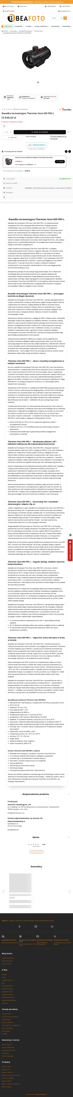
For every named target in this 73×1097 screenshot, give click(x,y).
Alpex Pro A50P (6, 1081)
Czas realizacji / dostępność (11, 1025)
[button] (65, 18)
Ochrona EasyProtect (8, 1050)
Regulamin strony (7, 995)
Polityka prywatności (8, 997)
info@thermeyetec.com (16, 813)
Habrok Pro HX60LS (8, 1078)
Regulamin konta (7, 992)
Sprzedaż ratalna (7, 1028)
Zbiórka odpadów (7, 1056)
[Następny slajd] (69, 151)
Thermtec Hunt (38, 31)
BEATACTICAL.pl (9, 6)
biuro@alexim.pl (13, 830)
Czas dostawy (6, 1019)
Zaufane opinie (7, 980)
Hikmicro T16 (6, 1069)
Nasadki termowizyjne (25, 31)
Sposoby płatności (8, 1022)
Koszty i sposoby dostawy (10, 1017)
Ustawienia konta (7, 961)
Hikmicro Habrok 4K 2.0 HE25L (11, 1075)
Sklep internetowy (36, 1094)
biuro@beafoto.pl (65, 11)
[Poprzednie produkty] (3, 891)
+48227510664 (66, 6)
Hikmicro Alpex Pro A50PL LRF (11, 1084)
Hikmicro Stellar (7, 1087)
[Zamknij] (70, 535)
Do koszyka (20, 906)
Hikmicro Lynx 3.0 (7, 1072)
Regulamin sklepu (7, 989)
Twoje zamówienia (8, 958)
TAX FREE (4, 1034)
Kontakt (4, 974)
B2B (3, 983)
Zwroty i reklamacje (8, 1047)
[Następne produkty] (69, 891)
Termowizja (13, 31)
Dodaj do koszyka (41, 132)
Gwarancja (5, 1053)
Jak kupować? (6, 1014)
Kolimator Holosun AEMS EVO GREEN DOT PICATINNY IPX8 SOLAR (33, 157)
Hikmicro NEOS (6, 1067)
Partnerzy (5, 1003)
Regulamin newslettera (9, 1000)
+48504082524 (51, 6)
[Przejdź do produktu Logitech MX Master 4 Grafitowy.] (20, 884)
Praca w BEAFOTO (7, 986)
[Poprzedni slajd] (66, 151)
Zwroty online (6, 1044)
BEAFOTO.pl (5, 31)
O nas (4, 977)
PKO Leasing (6, 1031)
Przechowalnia (6, 964)
